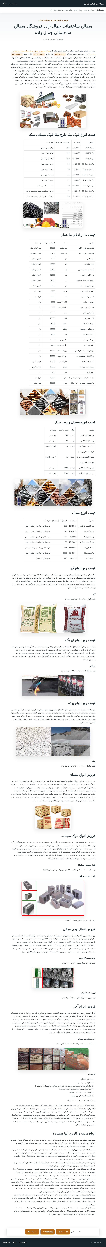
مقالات (4, 4)
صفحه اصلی (12, 4)
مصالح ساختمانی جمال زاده (40, 51)
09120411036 (60, 54)
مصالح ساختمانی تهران (94, 3)
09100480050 (17, 54)
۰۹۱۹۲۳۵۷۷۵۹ (47, 1232)
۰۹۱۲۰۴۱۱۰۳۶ (63, 1232)
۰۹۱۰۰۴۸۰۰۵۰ (32, 1232)
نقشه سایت (6, 1242)
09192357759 (39, 54)
